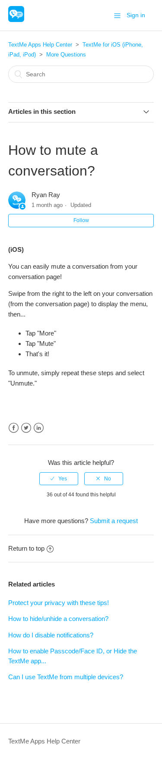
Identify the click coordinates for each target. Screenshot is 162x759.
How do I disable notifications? (50, 635)
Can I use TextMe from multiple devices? (65, 677)
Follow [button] (81, 220)
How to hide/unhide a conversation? (58, 618)
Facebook (13, 428)
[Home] (16, 19)
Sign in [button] (136, 15)
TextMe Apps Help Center (40, 44)
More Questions (66, 54)
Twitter (26, 428)
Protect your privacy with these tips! (58, 602)
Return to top (26, 548)
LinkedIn (38, 428)
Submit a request (114, 520)
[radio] (58, 478)
